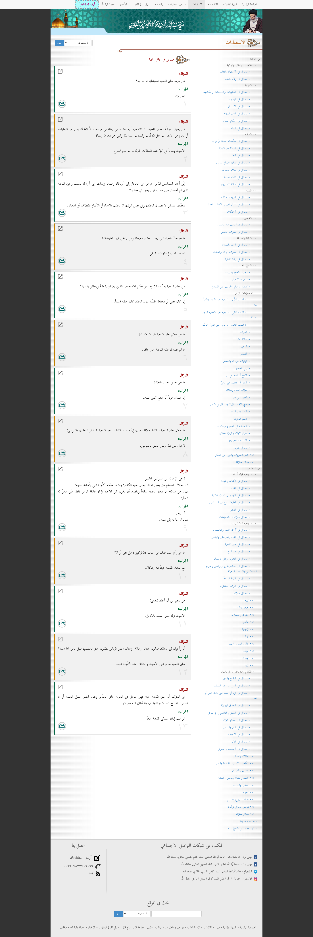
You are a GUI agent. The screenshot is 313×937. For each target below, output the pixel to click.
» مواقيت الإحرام (244, 279)
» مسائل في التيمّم (244, 128)
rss (92, 873)
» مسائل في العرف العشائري (238, 586)
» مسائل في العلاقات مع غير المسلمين (233, 502)
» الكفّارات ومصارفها (242, 440)
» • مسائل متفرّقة (246, 462)
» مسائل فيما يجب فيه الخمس (237, 224)
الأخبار (123, 4)
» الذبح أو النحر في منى (241, 375)
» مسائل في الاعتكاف (241, 212)
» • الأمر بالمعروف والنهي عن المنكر (236, 455)
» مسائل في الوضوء (243, 99)
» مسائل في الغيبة (244, 488)
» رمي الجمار (246, 368)
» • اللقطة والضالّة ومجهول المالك (237, 778)
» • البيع (251, 600)
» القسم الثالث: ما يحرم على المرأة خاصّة (229, 325)
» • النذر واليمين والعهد (243, 643)
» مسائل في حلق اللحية (241, 544)
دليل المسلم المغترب (140, 4)
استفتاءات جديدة (248, 821)
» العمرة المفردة (245, 419)
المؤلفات (213, 4)
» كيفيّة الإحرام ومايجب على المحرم (234, 286)
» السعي (249, 346)
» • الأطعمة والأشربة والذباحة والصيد (236, 763)
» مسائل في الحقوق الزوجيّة (239, 705)
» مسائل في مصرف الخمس (239, 232)
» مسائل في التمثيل (243, 510)
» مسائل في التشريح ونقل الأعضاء (235, 559)
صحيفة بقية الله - (76, 927)
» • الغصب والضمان (244, 770)
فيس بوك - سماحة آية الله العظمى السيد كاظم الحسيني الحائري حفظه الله (217, 864)
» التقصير (248, 354)
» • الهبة (251, 636)
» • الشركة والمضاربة (244, 615)
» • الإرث (250, 665)
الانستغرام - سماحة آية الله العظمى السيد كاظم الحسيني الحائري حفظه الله (217, 879)
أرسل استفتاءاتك (87, 4)
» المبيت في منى (244, 397)
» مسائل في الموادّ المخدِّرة (239, 578)
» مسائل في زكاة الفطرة (241, 259)
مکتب (149, 927)
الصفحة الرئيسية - (246, 927)
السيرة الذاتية (231, 4)
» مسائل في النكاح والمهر (240, 678)
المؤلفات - (206, 927)
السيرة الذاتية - (228, 927)
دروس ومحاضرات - (173, 927)
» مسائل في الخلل (244, 155)
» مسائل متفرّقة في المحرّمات (238, 517)
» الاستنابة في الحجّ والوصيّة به (237, 426)
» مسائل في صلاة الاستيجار (239, 184)
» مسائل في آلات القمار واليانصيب (235, 530)
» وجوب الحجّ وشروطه (241, 272)
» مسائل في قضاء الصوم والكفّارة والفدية (232, 204)
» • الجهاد (250, 792)
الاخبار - (90, 927)
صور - (216, 927)
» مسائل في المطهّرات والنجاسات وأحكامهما (230, 92)
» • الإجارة (249, 629)
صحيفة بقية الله (108, 4)
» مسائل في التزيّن (244, 741)
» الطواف (248, 332)
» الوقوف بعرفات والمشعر (240, 361)
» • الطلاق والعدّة (246, 756)
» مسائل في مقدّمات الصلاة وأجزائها (234, 141)
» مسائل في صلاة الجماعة (239, 170)
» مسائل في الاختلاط (242, 734)
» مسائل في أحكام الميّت (240, 121)
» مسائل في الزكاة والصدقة (239, 244)
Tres (85, 104)
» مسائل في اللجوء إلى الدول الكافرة (234, 495)
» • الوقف (250, 651)
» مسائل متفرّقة (245, 448)
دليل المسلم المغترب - (107, 927)
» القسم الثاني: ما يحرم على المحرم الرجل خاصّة (229, 315)
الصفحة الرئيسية (249, 4)
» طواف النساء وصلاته (241, 390)
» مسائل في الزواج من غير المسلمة (235, 685)
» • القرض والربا (247, 607)
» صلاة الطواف (245, 339)
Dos (78, 104)
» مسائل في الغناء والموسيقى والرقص (234, 537)
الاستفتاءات (196, 4)
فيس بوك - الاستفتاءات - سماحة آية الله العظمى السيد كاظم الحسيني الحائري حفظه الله (210, 857)
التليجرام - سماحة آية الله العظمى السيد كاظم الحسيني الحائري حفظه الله (218, 872)
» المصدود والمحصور (242, 411)
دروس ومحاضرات (177, 4)
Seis (99, 104)
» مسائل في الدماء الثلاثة (240, 113)
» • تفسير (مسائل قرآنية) (242, 807)
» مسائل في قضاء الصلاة (240, 177)
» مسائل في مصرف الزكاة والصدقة (235, 252)
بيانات (159, 4)
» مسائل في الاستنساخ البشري (237, 749)
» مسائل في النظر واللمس (240, 727)
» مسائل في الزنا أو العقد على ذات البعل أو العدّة (231, 695)
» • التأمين (250, 622)
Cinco (92, 104)
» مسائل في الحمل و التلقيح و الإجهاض (232, 713)
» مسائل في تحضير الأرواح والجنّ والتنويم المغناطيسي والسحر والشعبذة (231, 568)
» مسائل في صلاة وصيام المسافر (236, 162)
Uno (70, 104)
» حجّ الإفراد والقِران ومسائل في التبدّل (233, 404)
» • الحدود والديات (245, 785)
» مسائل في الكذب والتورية (239, 481)
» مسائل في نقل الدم (242, 551)
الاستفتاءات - (192, 927)
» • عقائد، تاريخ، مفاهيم (242, 799)
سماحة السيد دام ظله (133, 927)
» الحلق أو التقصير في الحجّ (239, 382)
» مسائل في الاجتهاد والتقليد (238, 71)
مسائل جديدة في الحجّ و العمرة (240, 828)
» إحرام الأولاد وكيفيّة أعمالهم (238, 433)
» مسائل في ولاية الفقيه (241, 79)
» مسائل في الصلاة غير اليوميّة (238, 148)
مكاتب (63, 927)
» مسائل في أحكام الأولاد (240, 720)
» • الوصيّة (250, 658)
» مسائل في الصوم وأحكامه (239, 197)
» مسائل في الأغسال (242, 106)
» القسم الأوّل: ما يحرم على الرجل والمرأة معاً (230, 302)
